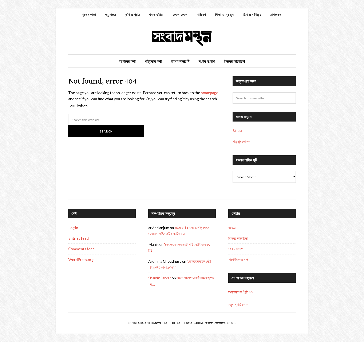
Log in (73, 227)
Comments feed (81, 248)
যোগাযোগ (209, 322)
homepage (209, 92)
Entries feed (78, 238)
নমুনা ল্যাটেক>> (238, 304)
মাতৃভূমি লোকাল (241, 141)
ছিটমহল (237, 130)
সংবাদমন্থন (182, 37)
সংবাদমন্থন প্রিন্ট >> (240, 292)
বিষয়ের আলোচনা (238, 238)
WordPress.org (81, 259)
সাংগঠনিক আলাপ (238, 259)
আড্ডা (232, 227)
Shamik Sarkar (159, 278)
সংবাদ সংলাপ (235, 248)
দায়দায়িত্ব (220, 322)
